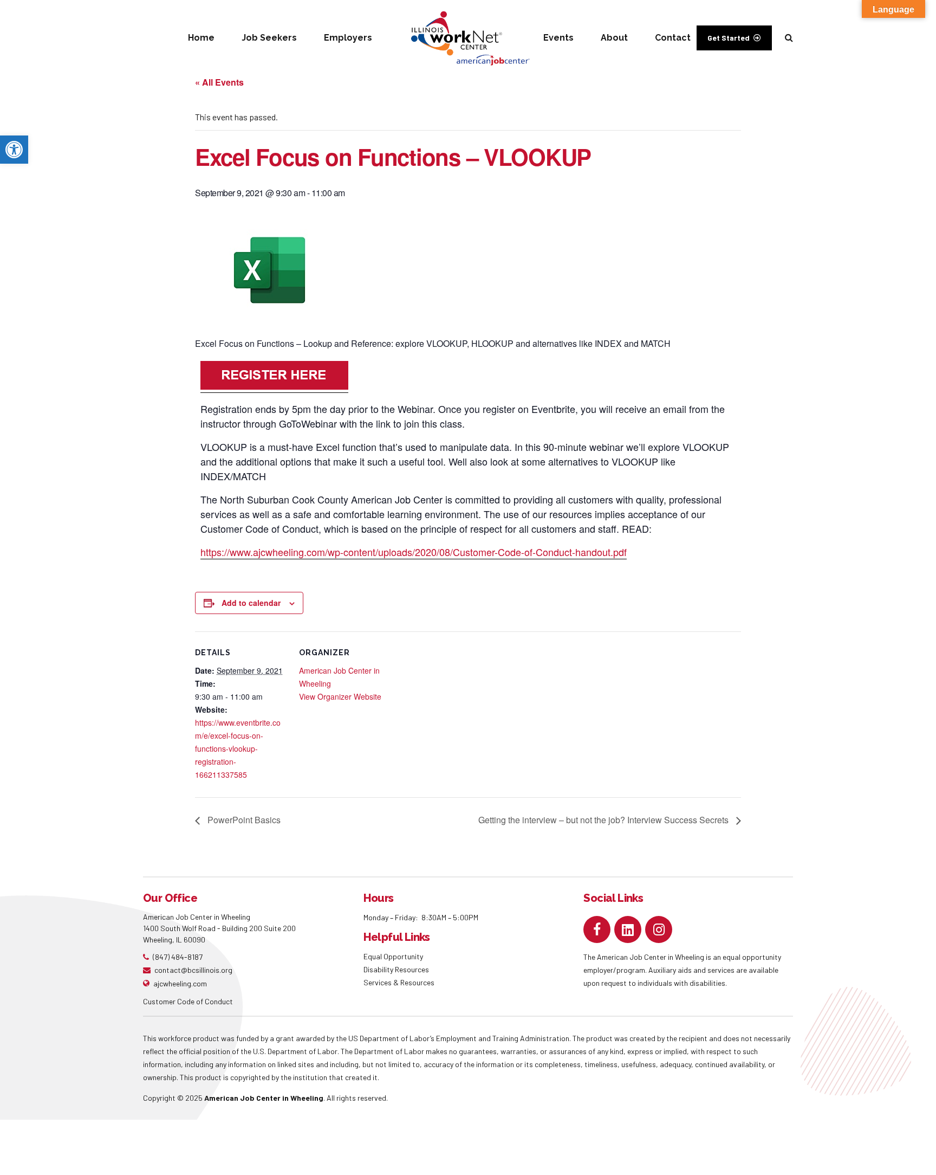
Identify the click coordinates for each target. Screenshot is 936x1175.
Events (558, 38)
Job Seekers (269, 38)
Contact (673, 38)
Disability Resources (396, 969)
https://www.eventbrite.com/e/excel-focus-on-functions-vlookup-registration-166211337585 (238, 748)
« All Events (219, 82)
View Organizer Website (340, 696)
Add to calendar (251, 602)
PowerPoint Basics (243, 820)
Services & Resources (398, 982)
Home (201, 38)
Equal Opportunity (394, 956)
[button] (14, 149)
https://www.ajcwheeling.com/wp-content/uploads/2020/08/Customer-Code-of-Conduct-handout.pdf (413, 552)
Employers (348, 38)
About (614, 38)
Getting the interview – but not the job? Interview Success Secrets (604, 820)
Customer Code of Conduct (188, 1001)
